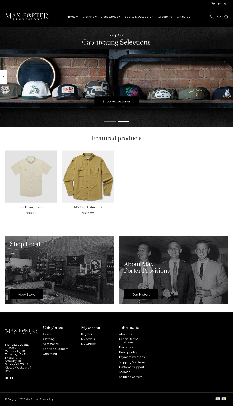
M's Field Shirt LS (88, 207)
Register (86, 334)
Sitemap (124, 372)
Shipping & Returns (132, 362)
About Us (125, 334)
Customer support (131, 367)
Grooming (165, 16)
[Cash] (218, 399)
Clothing (49, 339)
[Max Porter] (26, 16)
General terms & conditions (130, 340)
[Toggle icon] (211, 16)
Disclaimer (126, 347)
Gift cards (183, 16)
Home (47, 334)
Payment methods (132, 357)
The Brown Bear (31, 207)
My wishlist (88, 344)
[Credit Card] (224, 399)
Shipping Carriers (130, 377)
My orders (88, 339)
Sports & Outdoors (55, 348)
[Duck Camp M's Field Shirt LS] (88, 176)
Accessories (50, 344)
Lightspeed (60, 399)
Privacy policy (128, 352)
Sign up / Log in (219, 3)
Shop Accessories (116, 101)
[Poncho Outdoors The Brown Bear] (31, 176)
